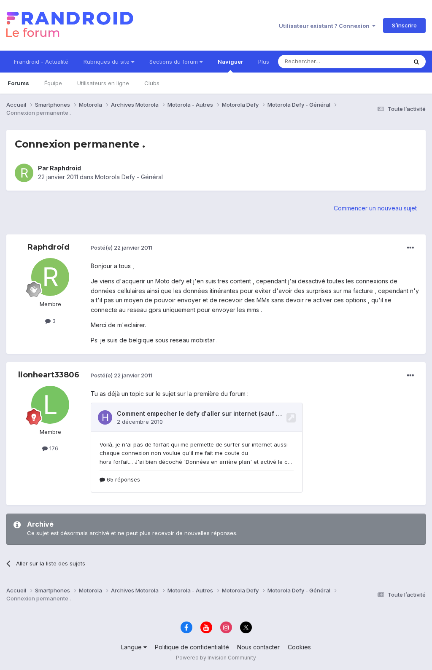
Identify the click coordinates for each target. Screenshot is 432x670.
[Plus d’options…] (410, 248)
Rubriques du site (107, 61)
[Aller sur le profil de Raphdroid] (24, 173)
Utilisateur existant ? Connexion (325, 25)
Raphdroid (65, 168)
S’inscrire (404, 25)
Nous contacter (258, 647)
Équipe (53, 83)
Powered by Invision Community (216, 657)
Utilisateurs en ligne (103, 83)
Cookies (299, 647)
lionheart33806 (48, 374)
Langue (132, 647)
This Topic (382, 61)
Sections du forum (174, 61)
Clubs (151, 83)
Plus (263, 61)
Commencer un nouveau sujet (375, 208)
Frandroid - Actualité (41, 61)
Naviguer (230, 61)
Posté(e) (121, 247)
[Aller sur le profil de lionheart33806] (50, 405)
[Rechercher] (416, 61)
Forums (18, 83)
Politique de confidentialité (192, 647)
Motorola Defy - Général (129, 176)
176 (53, 448)
